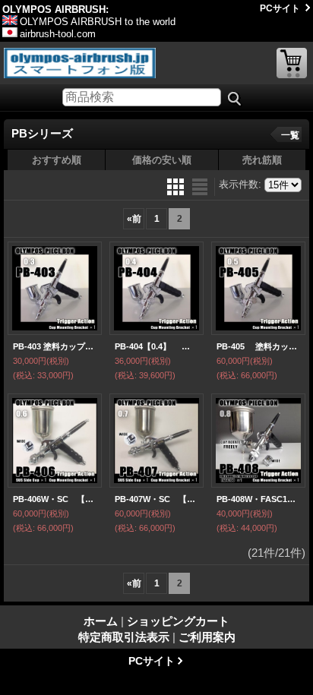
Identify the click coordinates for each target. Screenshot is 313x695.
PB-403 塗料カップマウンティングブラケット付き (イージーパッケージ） (54, 346)
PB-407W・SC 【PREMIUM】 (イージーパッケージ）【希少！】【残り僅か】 (156, 499)
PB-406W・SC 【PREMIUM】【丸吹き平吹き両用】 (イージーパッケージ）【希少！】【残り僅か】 (54, 499)
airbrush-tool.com (58, 33)
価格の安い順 (161, 160)
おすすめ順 (56, 160)
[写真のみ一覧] (177, 185)
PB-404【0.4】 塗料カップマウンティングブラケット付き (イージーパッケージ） (156, 346)
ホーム (101, 620)
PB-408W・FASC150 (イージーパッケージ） (258, 499)
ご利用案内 (207, 636)
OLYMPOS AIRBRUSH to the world (97, 21)
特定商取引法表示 (123, 636)
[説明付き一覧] (199, 185)
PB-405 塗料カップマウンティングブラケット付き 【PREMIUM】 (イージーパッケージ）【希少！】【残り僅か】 (258, 346)
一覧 (290, 135)
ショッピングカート (292, 63)
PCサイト (280, 8)
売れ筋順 (262, 160)
